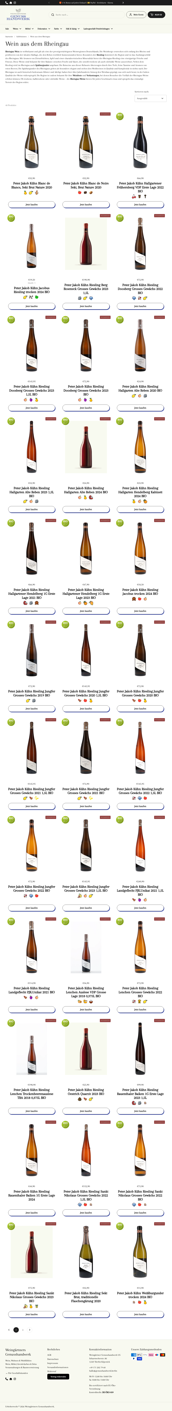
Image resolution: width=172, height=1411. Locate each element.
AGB (49, 1355)
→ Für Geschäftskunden (16, 1373)
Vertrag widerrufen (58, 1377)
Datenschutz (53, 1359)
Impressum (52, 1363)
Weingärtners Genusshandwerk (39, 1406)
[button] (156, 14)
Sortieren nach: (142, 91)
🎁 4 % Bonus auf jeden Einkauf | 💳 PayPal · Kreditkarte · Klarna (86, 3)
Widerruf (51, 1371)
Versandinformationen (57, 1367)
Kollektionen (22, 36)
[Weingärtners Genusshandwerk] (18, 14)
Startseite (9, 36)
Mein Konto (139, 14)
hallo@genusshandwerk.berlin (103, 1371)
